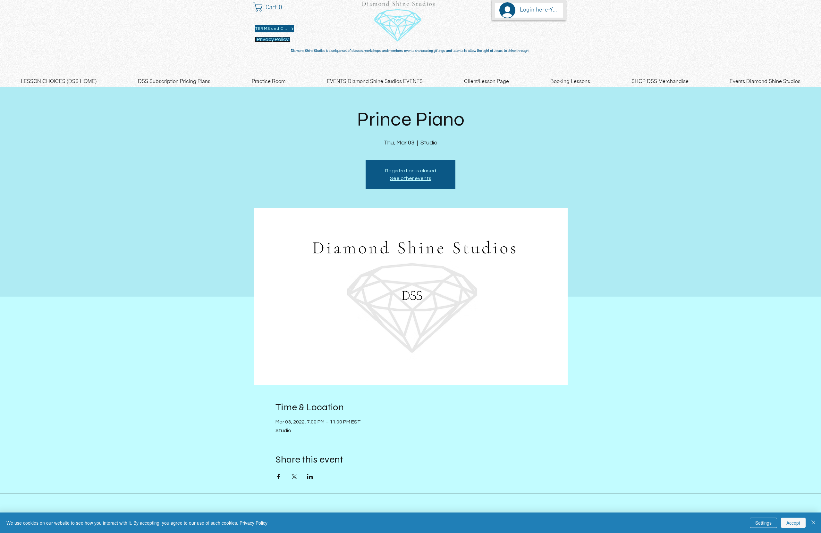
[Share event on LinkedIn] (310, 476)
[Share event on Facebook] (278, 476)
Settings (763, 523)
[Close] (813, 523)
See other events (410, 178)
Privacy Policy (253, 523)
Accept (793, 523)
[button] (270, 7)
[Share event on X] (294, 476)
